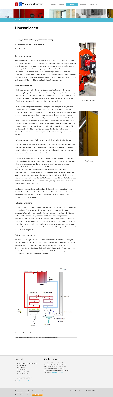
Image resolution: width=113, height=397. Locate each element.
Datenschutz (93, 4)
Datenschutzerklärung (57, 372)
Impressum (83, 4)
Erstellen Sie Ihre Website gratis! (23, 395)
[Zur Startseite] (29, 4)
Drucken (96, 390)
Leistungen (71, 4)
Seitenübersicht (83, 390)
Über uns (61, 4)
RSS (90, 390)
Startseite (53, 4)
